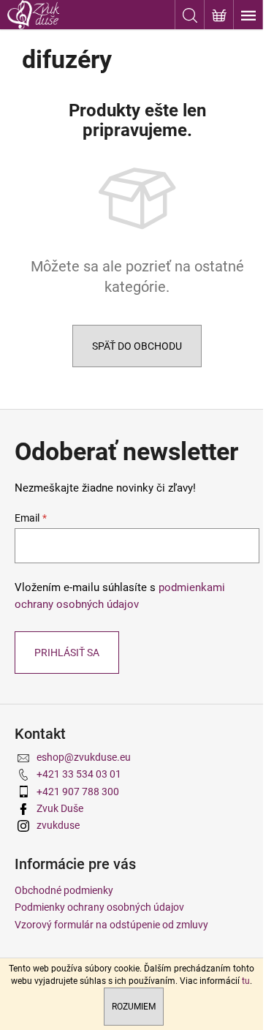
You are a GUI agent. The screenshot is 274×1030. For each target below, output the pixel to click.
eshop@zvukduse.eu (84, 757)
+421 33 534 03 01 (79, 774)
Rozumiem (134, 1006)
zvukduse (58, 825)
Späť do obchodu (137, 346)
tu (246, 981)
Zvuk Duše (60, 808)
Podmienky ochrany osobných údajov (99, 907)
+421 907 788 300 (78, 791)
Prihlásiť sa (66, 652)
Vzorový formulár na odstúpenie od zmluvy (111, 925)
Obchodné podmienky (64, 890)
